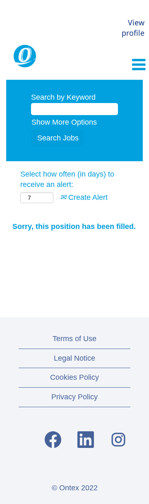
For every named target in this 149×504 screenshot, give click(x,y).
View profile (133, 27)
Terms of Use (74, 338)
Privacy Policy (74, 397)
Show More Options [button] (64, 122)
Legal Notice (74, 358)
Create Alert (87, 197)
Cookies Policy (74, 377)
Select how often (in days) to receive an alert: (67, 179)
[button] (124, 65)
